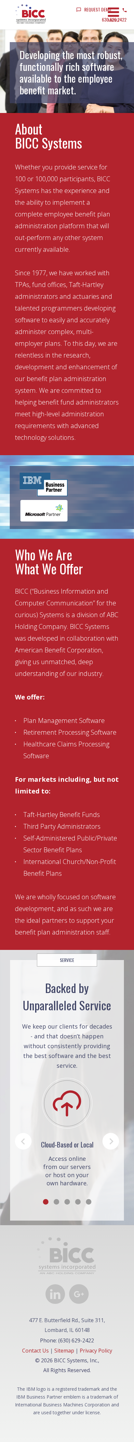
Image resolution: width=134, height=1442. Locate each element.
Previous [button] (23, 1141)
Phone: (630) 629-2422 (67, 1340)
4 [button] (78, 1202)
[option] (67, 1132)
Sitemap (64, 1350)
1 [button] (45, 1202)
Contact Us (35, 1350)
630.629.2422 (114, 19)
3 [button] (67, 1202)
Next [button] (110, 1141)
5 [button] (88, 1202)
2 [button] (56, 1202)
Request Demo (97, 9)
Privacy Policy (96, 1350)
